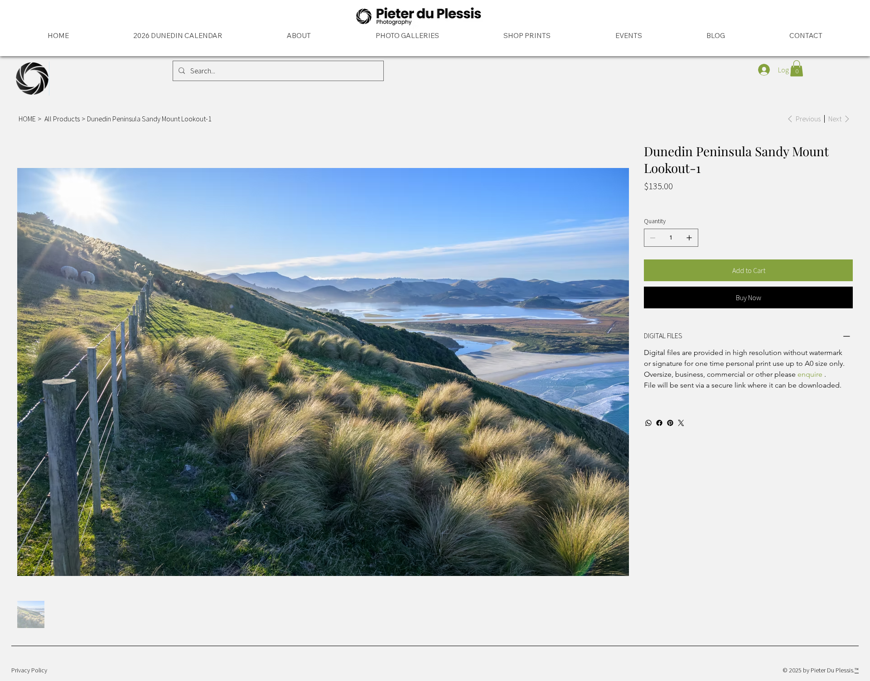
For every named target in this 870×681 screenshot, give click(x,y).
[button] (796, 68)
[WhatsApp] (648, 422)
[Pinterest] (670, 422)
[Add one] (689, 238)
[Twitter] (681, 422)
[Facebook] (659, 422)
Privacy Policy (29, 670)
